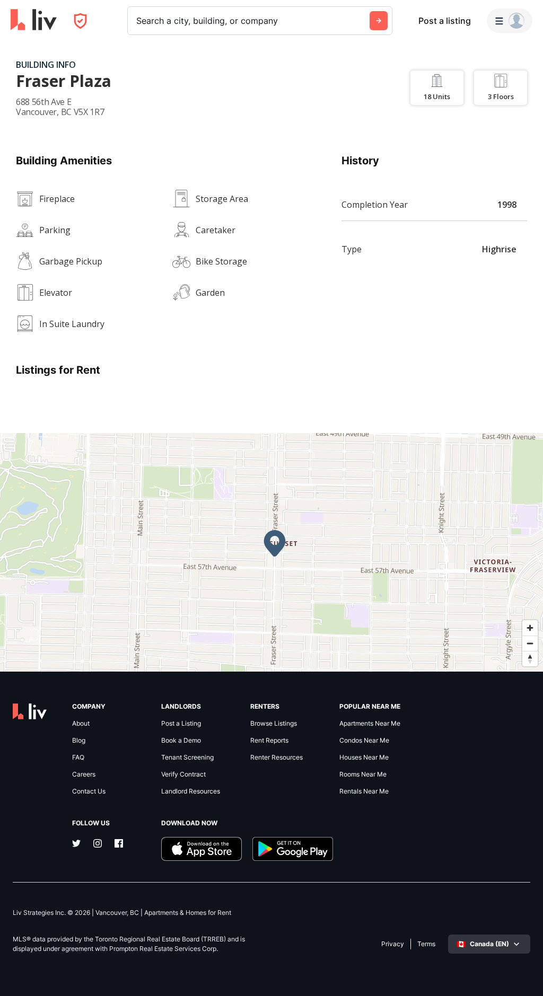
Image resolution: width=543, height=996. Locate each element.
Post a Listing (181, 723)
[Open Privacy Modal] (80, 21)
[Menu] (509, 20)
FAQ (78, 757)
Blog (78, 740)
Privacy (392, 944)
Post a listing (444, 20)
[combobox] (137, 20)
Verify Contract (183, 774)
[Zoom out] (530, 643)
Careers (83, 774)
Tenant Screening (187, 757)
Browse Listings (273, 723)
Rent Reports (269, 740)
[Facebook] (119, 844)
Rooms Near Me (363, 774)
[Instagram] (97, 844)
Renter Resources (276, 757)
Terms (426, 944)
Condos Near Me (364, 740)
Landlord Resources (190, 791)
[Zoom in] (530, 628)
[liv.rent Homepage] (34, 20)
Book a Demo (181, 740)
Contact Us (89, 791)
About (81, 723)
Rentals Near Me (364, 791)
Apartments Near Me (369, 723)
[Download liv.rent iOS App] (201, 849)
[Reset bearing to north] (530, 658)
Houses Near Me (364, 757)
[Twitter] (76, 844)
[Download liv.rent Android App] (292, 849)
